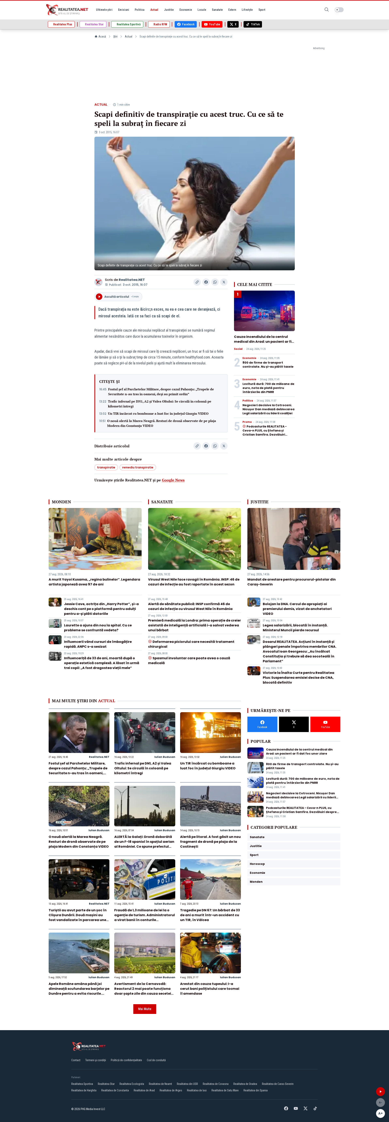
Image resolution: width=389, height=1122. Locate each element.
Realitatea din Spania (256, 1090)
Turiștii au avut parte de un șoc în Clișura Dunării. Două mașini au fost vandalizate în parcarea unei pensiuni (78, 917)
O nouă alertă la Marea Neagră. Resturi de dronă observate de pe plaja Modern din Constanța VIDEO (161, 423)
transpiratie (106, 467)
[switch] (339, 9)
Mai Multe (144, 1009)
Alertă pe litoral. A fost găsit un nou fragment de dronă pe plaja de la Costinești (210, 841)
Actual (128, 36)
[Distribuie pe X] (224, 282)
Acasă (102, 36)
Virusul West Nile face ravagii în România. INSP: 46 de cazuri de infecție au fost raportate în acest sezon (193, 582)
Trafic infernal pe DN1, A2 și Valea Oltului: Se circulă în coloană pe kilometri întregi (159, 403)
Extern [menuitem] (232, 9)
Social (238, 349)
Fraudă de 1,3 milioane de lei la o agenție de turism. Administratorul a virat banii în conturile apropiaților (144, 917)
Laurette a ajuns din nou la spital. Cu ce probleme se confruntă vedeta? (98, 627)
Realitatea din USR (187, 1083)
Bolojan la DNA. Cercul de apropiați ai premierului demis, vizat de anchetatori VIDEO (297, 609)
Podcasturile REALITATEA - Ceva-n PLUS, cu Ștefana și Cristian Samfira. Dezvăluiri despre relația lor (265, 432)
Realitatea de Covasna (216, 1083)
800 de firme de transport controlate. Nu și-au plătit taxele (268, 365)
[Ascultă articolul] (380, 1091)
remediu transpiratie (137, 467)
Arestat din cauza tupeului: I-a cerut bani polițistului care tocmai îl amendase (209, 988)
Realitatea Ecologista (132, 1083)
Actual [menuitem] (154, 9)
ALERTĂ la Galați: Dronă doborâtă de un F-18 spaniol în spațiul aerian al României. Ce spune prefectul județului (144, 844)
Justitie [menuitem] (169, 9)
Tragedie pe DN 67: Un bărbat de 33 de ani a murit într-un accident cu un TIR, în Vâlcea (210, 915)
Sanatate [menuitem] (217, 9)
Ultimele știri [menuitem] (104, 9)
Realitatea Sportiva (82, 1083)
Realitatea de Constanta (115, 1090)
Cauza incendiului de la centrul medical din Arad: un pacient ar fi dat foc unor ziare (263, 341)
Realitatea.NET (132, 279)
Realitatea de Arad (144, 1090)
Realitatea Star (106, 1083)
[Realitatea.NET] (67, 10)
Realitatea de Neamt (160, 1083)
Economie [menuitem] (186, 9)
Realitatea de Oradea (245, 1083)
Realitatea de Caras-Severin (278, 1083)
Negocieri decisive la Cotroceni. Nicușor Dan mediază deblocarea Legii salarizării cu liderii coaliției (268, 409)
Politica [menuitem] (140, 9)
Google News (173, 480)
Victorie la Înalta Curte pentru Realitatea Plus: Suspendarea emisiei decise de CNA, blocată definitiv (298, 677)
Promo (247, 422)
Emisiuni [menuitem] (123, 9)
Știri (115, 36)
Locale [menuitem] (202, 9)
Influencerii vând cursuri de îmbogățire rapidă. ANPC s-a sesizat (98, 644)
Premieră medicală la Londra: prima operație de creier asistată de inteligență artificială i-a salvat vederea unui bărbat (194, 625)
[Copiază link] (197, 282)
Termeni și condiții (95, 1060)
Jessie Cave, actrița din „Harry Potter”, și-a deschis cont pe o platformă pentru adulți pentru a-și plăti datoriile (101, 609)
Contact (75, 1060)
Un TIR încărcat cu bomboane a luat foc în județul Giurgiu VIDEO (158, 413)
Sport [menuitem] (262, 9)
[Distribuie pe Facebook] (206, 282)
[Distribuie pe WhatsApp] (215, 282)
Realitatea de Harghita (83, 1090)
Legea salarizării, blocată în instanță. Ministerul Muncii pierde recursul (295, 627)
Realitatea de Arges (171, 1090)
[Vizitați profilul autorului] (98, 282)
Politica (248, 400)
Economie (249, 358)
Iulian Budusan (164, 757)
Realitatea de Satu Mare (225, 1090)
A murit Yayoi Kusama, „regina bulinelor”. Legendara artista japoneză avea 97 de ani (94, 582)
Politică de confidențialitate (126, 1060)
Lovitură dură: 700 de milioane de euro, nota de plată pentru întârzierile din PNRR (268, 388)
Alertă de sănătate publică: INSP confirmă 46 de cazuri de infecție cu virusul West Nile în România (190, 606)
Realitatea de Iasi (197, 1090)
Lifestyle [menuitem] (247, 9)
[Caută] (327, 9)
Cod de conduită (156, 1060)
